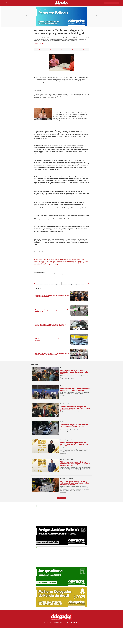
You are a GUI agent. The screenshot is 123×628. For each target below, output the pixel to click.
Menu (7, 2)
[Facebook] (71, 623)
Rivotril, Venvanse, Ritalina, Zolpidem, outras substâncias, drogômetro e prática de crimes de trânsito (74, 483)
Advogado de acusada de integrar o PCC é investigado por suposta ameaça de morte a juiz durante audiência (52, 354)
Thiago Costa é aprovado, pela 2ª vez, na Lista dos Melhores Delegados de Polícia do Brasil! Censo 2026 (75, 463)
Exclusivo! (62, 404)
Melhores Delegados (65, 440)
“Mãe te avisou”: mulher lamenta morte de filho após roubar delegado (51, 339)
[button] (39, 49)
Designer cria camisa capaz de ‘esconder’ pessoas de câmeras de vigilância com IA (51, 310)
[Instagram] (70, 623)
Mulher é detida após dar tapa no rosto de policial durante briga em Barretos (75, 389)
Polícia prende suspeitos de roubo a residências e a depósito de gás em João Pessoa (74, 372)
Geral (67, 478)
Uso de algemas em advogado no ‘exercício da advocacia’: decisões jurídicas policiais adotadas (52, 296)
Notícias (62, 367)
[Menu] (5, 3)
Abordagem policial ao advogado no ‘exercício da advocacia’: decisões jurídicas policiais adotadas (75, 408)
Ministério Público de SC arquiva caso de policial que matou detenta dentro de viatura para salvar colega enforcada (50, 325)
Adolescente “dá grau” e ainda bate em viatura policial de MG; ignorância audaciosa (74, 426)
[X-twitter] (73, 623)
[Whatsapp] (78, 623)
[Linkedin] (75, 623)
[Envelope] (76, 623)
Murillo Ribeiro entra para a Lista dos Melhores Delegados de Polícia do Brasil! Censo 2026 (74, 444)
